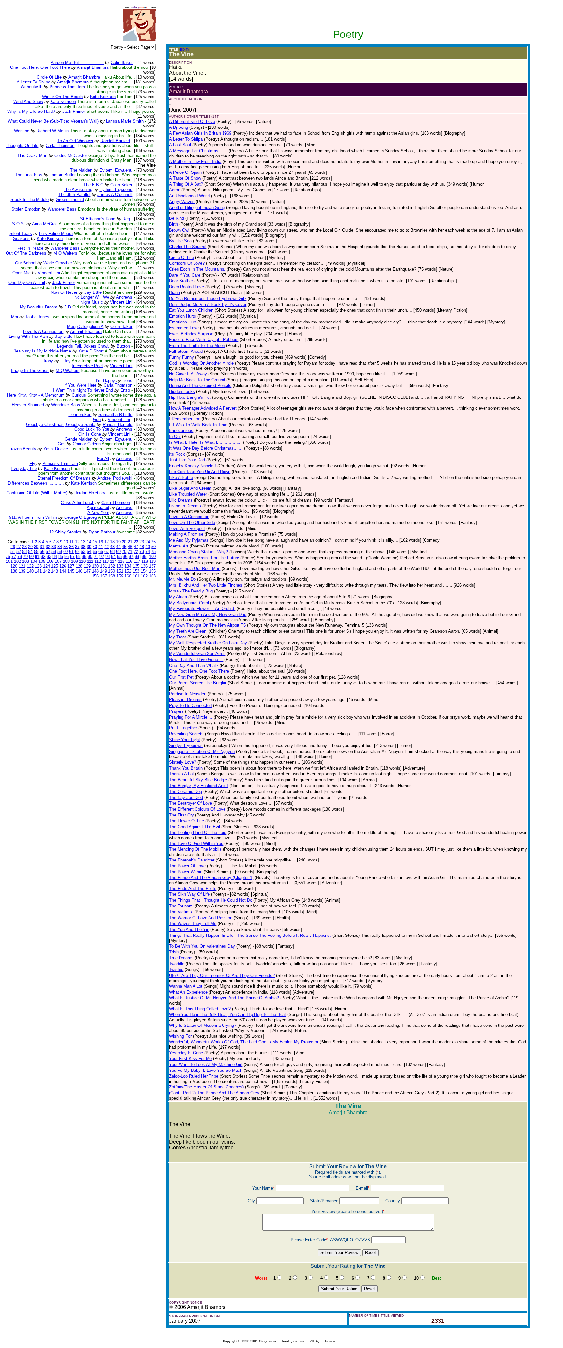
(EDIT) (184, 49)
